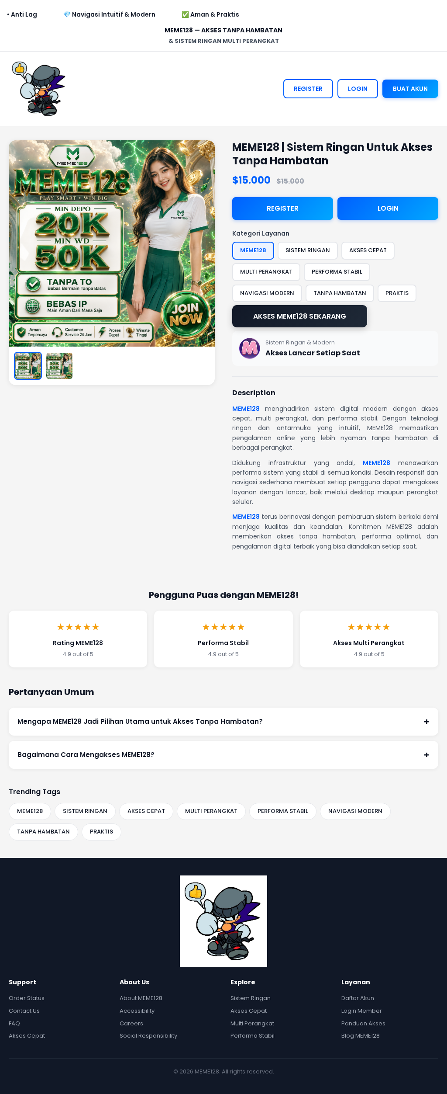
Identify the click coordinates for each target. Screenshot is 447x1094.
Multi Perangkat (252, 1023)
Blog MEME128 (360, 1035)
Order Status (27, 998)
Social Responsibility (148, 1035)
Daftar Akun (357, 998)
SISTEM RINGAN (85, 811)
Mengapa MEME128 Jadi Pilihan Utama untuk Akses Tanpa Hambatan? (223, 721)
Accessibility (137, 1011)
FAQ (14, 1023)
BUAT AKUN (410, 88)
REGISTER (308, 88)
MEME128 (246, 408)
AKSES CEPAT (146, 811)
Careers (131, 1023)
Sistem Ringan (250, 998)
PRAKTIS (101, 831)
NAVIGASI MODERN (355, 811)
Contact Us (24, 1011)
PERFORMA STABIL (283, 811)
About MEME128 (141, 998)
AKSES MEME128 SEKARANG (299, 316)
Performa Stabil (252, 1035)
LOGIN (358, 88)
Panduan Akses (363, 1023)
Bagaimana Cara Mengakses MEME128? (223, 755)
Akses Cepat (27, 1035)
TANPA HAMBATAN (43, 831)
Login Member (361, 1011)
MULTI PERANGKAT (211, 811)
